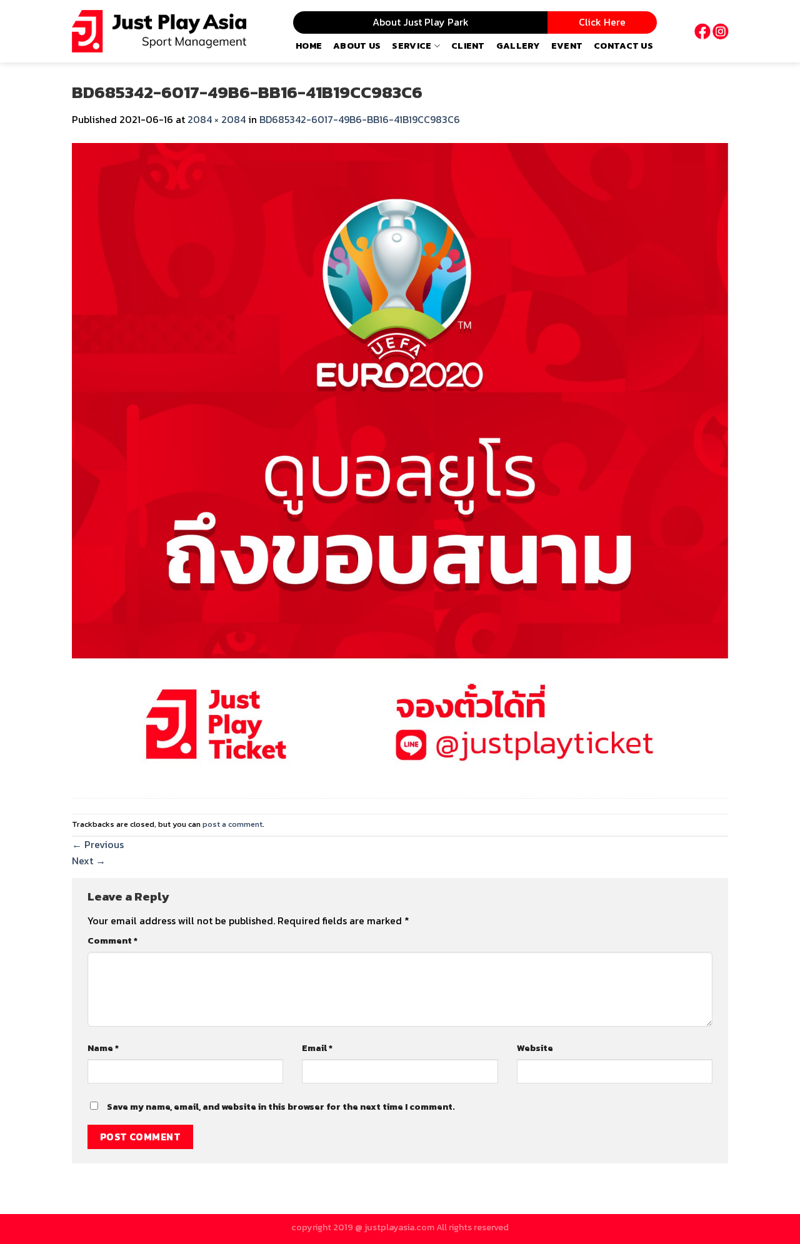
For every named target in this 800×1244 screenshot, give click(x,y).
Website (535, 1048)
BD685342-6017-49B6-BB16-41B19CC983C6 (359, 119)
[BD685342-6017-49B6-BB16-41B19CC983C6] (400, 469)
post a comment (232, 824)
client (468, 45)
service (411, 45)
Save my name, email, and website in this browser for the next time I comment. (281, 1106)
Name (103, 1048)
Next (89, 860)
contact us (623, 45)
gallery (518, 45)
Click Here (602, 21)
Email (317, 1048)
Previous (98, 844)
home (309, 45)
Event (566, 45)
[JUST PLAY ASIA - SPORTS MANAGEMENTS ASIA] (159, 31)
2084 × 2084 (217, 119)
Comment (113, 940)
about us (357, 45)
